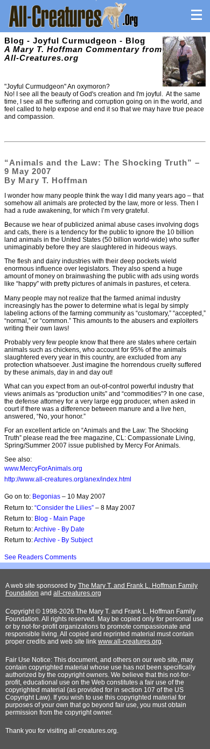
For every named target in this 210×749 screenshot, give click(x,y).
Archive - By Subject (63, 540)
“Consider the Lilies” (64, 508)
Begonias (46, 496)
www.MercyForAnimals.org (43, 468)
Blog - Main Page (59, 518)
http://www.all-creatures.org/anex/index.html (67, 479)
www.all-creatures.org (130, 641)
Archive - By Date (59, 529)
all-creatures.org (77, 593)
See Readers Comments (40, 557)
